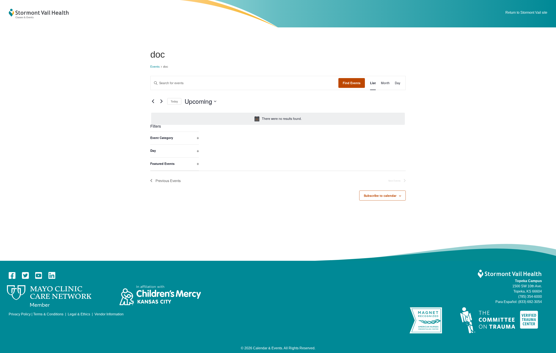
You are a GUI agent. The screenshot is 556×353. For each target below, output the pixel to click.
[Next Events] (161, 101)
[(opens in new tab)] (49, 296)
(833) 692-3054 (530, 302)
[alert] (278, 119)
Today (174, 101)
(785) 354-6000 (530, 296)
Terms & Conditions (48, 314)
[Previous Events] (153, 101)
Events (155, 66)
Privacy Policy (20, 314)
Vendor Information (109, 314)
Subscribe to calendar (380, 195)
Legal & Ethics (79, 314)
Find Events (352, 83)
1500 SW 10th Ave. (527, 286)
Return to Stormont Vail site (526, 12)
